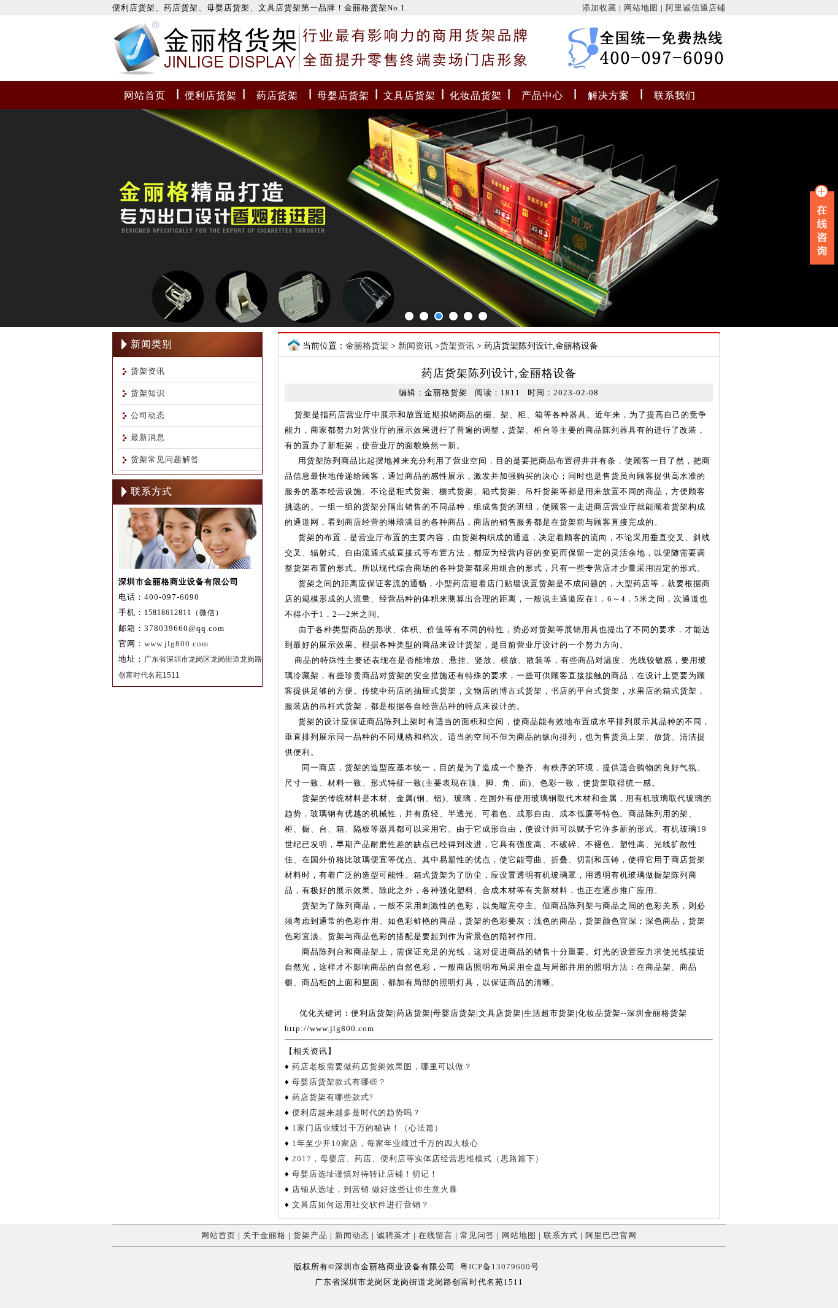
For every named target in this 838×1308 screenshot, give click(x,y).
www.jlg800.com (176, 643)
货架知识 (148, 393)
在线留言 (435, 1235)
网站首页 (145, 95)
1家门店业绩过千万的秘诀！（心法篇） (367, 1127)
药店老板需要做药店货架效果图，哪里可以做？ (382, 1066)
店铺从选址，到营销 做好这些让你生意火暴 (375, 1189)
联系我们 (675, 95)
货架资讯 (148, 371)
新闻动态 (352, 1235)
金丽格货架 (138, 51)
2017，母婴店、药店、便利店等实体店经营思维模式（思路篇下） (418, 1158)
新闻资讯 (415, 345)
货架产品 (310, 1235)
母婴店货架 (343, 95)
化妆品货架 (476, 95)
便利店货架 (211, 95)
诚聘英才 (394, 1235)
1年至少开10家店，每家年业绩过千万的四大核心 (385, 1143)
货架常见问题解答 (165, 459)
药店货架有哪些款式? (333, 1097)
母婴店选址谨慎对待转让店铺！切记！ (365, 1173)
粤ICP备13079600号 (499, 1266)
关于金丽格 (264, 1235)
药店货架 (277, 95)
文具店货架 (409, 95)
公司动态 (148, 415)
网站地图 (641, 7)
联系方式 (561, 1235)
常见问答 (477, 1235)
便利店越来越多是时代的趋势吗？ (356, 1112)
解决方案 (608, 95)
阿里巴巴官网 (611, 1235)
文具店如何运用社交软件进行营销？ (360, 1204)
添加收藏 (599, 7)
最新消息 (148, 437)
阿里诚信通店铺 (696, 7)
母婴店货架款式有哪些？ (339, 1081)
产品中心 (542, 95)
